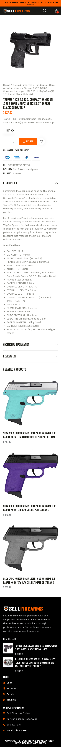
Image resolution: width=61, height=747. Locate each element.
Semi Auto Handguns (25, 169)
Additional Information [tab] (16, 345)
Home (6, 84)
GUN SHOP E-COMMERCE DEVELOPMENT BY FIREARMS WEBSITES (30, 742)
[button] (50, 11)
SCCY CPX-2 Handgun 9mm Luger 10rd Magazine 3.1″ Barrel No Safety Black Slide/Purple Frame (29, 508)
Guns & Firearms (22, 84)
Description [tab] (10, 183)
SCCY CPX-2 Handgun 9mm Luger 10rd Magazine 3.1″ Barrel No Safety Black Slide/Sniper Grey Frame (29, 581)
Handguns (41, 84)
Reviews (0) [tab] (9, 356)
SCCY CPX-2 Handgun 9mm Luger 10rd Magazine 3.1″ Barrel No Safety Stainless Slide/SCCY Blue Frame (29, 435)
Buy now (29, 141)
